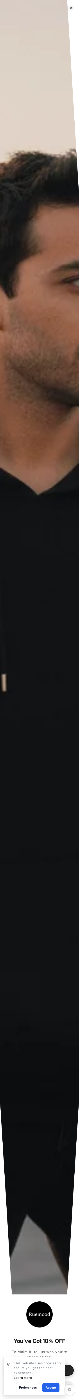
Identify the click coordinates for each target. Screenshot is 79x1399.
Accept (51, 1387)
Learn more (23, 1377)
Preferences (28, 1387)
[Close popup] (71, 7)
